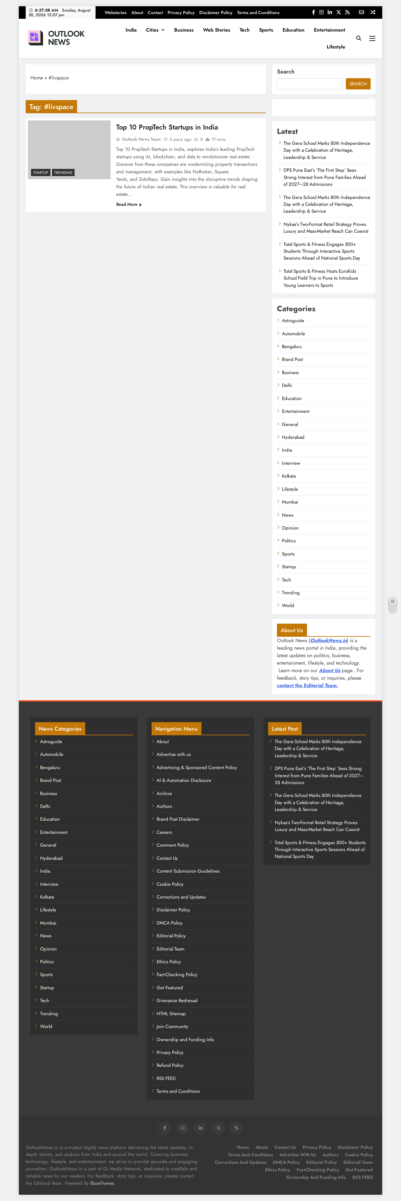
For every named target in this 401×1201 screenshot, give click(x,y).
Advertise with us (174, 754)
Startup (40, 172)
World (288, 605)
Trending (63, 172)
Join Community (172, 1026)
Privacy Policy (181, 12)
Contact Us (167, 858)
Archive (164, 793)
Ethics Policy (169, 961)
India (131, 29)
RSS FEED (166, 1078)
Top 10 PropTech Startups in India (167, 127)
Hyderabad (293, 437)
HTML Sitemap (171, 1013)
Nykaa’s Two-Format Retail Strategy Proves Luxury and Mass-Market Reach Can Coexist (326, 228)
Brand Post (292, 359)
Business (184, 29)
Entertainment (329, 29)
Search (285, 72)
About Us (329, 670)
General (290, 424)
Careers (164, 832)
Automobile (293, 333)
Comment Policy (173, 845)
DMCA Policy (170, 923)
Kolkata (289, 476)
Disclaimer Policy (215, 12)
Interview (291, 463)
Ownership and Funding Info (185, 1039)
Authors (164, 806)
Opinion (290, 527)
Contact (155, 12)
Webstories (116, 12)
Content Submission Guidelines (188, 871)
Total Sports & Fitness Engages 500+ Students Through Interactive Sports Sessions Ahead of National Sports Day (322, 251)
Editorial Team (171, 948)
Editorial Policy (171, 935)
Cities (152, 29)
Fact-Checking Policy (177, 974)
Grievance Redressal (177, 1000)
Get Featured (170, 987)
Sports (266, 29)
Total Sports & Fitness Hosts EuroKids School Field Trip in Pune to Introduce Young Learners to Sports (321, 278)
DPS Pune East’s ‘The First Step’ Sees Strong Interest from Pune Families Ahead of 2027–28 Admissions (325, 177)
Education (294, 29)
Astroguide (293, 320)
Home (36, 77)
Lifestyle (336, 46)
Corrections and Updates (181, 897)
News (287, 515)
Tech (245, 29)
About (137, 12)
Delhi (287, 385)
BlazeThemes (102, 1183)
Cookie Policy (170, 884)
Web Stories (216, 29)
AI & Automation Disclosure (184, 780)
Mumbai (290, 502)
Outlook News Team (141, 139)
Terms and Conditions (258, 12)
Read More (127, 204)
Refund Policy (170, 1065)
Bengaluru (292, 346)
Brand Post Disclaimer (178, 819)
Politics (289, 540)
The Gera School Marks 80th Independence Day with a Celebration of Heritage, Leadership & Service (327, 150)
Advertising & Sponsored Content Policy (197, 767)
